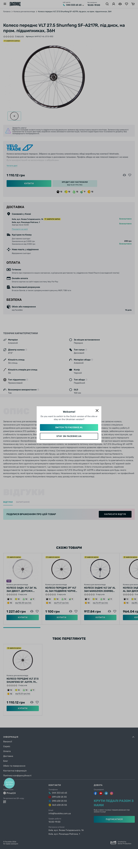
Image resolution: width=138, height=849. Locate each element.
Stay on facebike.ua (68, 436)
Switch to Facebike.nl (69, 427)
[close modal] (97, 410)
